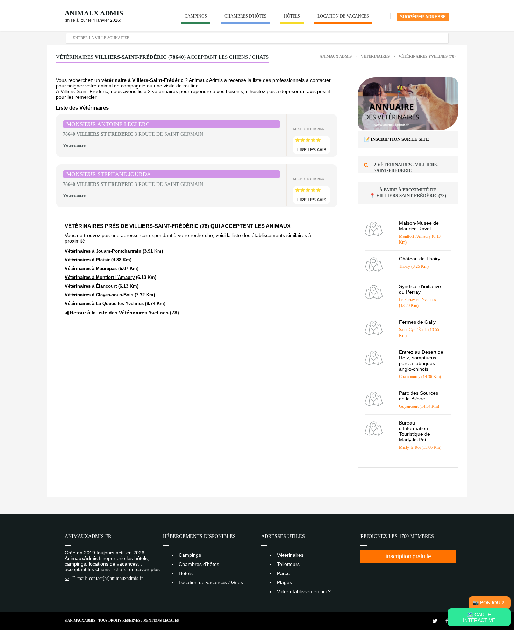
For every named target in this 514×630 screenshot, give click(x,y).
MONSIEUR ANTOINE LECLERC (108, 124)
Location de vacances (343, 16)
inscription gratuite (408, 556)
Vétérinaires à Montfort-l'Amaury (100, 277)
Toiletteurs (288, 564)
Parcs (283, 573)
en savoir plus (144, 569)
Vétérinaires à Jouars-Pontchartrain (103, 251)
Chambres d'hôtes (245, 16)
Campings (196, 16)
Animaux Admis (94, 13)
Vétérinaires (376, 56)
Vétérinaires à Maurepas (91, 268)
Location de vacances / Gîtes (211, 582)
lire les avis (311, 149)
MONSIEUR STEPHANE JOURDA (108, 174)
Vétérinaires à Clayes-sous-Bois (99, 295)
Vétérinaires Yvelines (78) (427, 56)
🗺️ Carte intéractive (479, 617)
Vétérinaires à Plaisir (87, 259)
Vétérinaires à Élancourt (91, 286)
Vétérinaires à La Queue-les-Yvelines (104, 303)
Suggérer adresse (423, 16)
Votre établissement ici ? (304, 591)
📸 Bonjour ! (490, 603)
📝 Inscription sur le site (396, 139)
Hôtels (292, 16)
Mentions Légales (161, 620)
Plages (284, 582)
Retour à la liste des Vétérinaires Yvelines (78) (124, 312)
